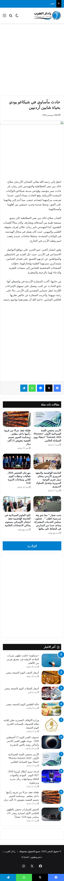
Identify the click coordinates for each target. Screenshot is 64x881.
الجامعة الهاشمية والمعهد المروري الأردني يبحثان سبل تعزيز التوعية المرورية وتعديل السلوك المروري (48, 479)
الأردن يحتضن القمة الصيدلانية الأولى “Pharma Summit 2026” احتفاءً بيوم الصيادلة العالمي (23, 758)
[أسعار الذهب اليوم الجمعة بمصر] (51, 677)
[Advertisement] (32, 59)
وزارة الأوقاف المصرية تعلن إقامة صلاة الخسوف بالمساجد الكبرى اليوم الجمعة (21, 724)
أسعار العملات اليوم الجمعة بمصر (21, 688)
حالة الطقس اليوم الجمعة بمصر (22, 704)
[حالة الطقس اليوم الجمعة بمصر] (51, 709)
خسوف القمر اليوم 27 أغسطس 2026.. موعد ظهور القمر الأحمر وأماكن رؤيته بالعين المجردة (22, 741)
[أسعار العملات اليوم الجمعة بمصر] (51, 693)
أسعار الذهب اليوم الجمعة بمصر (22, 672)
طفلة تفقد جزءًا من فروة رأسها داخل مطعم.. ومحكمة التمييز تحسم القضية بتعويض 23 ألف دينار (17, 437)
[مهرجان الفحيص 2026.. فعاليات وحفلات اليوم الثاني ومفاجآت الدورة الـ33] (17, 461)
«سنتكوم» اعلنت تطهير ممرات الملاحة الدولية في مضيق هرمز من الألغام (23, 659)
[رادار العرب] (47, 15)
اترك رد (32, 546)
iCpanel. (25, 857)
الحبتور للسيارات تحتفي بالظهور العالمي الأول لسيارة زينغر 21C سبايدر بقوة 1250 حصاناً (22, 813)
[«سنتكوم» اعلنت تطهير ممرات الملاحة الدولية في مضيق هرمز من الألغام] (51, 660)
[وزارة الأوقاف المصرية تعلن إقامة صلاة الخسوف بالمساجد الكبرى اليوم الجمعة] (51, 725)
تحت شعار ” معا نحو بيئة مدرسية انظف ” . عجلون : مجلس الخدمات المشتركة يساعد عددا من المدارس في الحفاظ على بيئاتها (47, 522)
